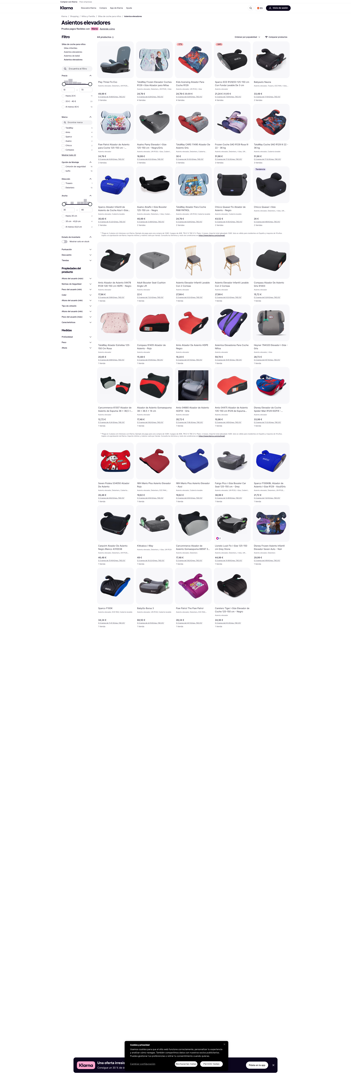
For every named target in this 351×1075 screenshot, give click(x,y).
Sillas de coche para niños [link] (109, 16)
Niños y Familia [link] (88, 16)
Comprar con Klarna (68, 2)
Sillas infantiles (70, 48)
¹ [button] (111, 97)
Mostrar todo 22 (69, 155)
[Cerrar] (224, 1044)
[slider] (64, 84)
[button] (260, 8)
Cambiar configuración (142, 1064)
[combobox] (247, 37)
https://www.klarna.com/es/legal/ (212, 235)
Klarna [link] (64, 16)
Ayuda (129, 8)
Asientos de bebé (72, 56)
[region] (176, 1056)
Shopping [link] (74, 16)
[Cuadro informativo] (112, 37)
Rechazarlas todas (186, 1064)
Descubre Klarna (88, 8)
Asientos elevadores (73, 52)
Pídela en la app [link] (257, 1065)
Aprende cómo (107, 28)
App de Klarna (116, 8)
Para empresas (86, 2)
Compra (103, 8)
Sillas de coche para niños (74, 44)
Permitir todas (211, 1064)
